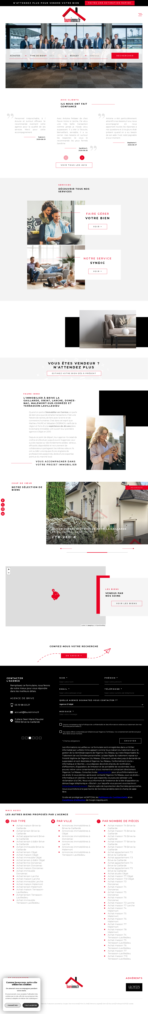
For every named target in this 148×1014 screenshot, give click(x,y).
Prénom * (111, 678)
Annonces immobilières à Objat (76, 832)
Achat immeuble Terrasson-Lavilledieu (27, 901)
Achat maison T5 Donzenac (117, 893)
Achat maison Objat (27, 855)
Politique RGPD (121, 1004)
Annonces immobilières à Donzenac (76, 837)
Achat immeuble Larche (29, 881)
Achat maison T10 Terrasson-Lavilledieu (119, 957)
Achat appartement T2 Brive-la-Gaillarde (120, 853)
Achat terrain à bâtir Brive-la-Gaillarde (30, 843)
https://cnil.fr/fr (104, 772)
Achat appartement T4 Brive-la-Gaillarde (120, 864)
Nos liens (112, 1004)
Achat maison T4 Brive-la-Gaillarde (122, 827)
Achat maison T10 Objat (121, 879)
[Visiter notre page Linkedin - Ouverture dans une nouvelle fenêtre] (3, 514)
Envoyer (130, 741)
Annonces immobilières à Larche (76, 843)
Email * (64, 689)
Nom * (63, 678)
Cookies (130, 1003)
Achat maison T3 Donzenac (117, 883)
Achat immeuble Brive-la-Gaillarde (30, 848)
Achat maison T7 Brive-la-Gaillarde (122, 843)
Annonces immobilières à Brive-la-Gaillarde (76, 827)
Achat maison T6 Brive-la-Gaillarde (122, 837)
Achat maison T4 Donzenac (117, 888)
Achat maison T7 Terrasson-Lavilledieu (119, 952)
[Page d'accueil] (74, 14)
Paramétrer (13, 1005)
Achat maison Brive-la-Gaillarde (28, 827)
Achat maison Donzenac (29, 868)
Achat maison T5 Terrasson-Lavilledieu (119, 941)
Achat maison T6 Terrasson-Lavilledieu (119, 946)
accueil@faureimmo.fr (27, 712)
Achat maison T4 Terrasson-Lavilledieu (119, 936)
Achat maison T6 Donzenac (117, 899)
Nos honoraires (74, 1004)
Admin (105, 1004)
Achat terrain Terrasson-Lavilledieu (29, 896)
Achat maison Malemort (29, 884)
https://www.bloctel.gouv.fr (74, 786)
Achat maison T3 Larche (121, 903)
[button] (82, 157)
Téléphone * (113, 689)
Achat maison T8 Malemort (117, 930)
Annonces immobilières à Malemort (76, 848)
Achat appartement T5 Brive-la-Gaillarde (120, 869)
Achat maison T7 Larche (121, 905)
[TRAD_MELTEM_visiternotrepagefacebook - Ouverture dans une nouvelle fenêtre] (3, 500)
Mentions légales (95, 1004)
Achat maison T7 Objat (120, 876)
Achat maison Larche (28, 879)
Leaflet (83, 625)
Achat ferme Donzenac (29, 863)
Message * (66, 711)
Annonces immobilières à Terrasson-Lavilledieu (76, 853)
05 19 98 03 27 (22, 705)
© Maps (90, 625)
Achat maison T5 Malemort (117, 915)
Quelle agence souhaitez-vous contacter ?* (88, 700)
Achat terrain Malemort (29, 887)
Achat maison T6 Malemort (117, 920)
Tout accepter (31, 1005)
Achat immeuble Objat (29, 857)
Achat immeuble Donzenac (25, 872)
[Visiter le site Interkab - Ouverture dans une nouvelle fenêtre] (134, 987)
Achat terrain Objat (26, 852)
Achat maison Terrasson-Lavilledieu (30, 891)
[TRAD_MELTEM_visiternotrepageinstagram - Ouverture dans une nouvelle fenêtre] (3, 509)
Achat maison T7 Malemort (117, 925)
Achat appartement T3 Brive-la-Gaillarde (120, 859)
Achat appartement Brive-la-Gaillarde (30, 837)
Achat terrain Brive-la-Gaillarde (28, 832)
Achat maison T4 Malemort (117, 909)
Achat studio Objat (118, 873)
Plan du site (84, 1004)
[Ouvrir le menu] (140, 15)
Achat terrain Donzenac (29, 865)
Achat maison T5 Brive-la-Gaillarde (122, 832)
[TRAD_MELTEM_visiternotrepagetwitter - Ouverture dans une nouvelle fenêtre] (3, 505)
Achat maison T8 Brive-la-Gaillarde (122, 848)
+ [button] (8, 569)
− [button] (8, 572)
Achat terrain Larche (27, 876)
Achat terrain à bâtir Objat (30, 860)
